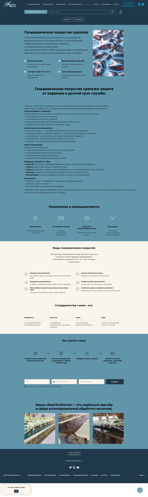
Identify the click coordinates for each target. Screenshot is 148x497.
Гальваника (88, 4)
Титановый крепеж (47, 4)
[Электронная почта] (139, 4)
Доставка (96, 4)
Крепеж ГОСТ (79, 19)
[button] (120, 12)
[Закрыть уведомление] (29, 486)
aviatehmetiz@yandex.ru (74, 461)
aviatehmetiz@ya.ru (128, 6)
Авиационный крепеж (34, 4)
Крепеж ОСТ (67, 19)
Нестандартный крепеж (75, 4)
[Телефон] (74, 467)
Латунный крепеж (61, 4)
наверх (141, 475)
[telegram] (143, 4)
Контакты (116, 4)
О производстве (106, 4)
